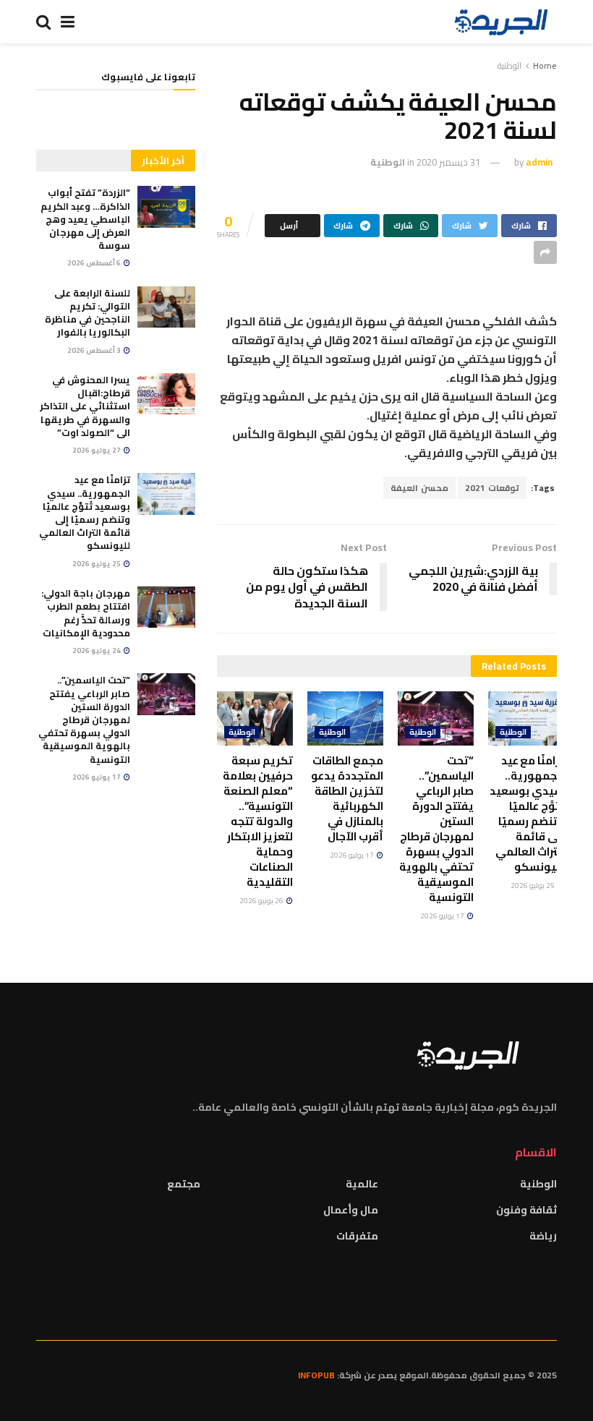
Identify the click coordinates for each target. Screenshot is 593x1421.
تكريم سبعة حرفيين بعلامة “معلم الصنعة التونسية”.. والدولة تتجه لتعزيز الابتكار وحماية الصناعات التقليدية (258, 821)
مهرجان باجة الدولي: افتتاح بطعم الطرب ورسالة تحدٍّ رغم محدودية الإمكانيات (85, 612)
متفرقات (357, 1235)
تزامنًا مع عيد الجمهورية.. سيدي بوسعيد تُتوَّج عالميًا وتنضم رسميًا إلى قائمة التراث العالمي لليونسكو (527, 813)
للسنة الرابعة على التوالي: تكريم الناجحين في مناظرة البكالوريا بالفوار (87, 312)
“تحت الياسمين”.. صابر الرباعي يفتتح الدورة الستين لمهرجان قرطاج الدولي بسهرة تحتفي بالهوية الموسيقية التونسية (436, 829)
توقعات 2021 (492, 487)
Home (545, 65)
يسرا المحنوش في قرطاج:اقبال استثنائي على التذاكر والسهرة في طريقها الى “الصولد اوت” (85, 406)
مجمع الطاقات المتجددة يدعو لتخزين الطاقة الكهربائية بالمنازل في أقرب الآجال (347, 798)
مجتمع (183, 1183)
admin (539, 162)
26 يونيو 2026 (262, 901)
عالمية (362, 1183)
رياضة (543, 1235)
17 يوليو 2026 (443, 916)
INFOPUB (316, 1375)
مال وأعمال (350, 1209)
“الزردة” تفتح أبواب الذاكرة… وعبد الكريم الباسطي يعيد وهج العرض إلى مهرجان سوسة (85, 219)
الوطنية (509, 65)
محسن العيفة (419, 487)
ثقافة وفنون (526, 1209)
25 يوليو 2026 (533, 885)
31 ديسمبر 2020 (448, 162)
